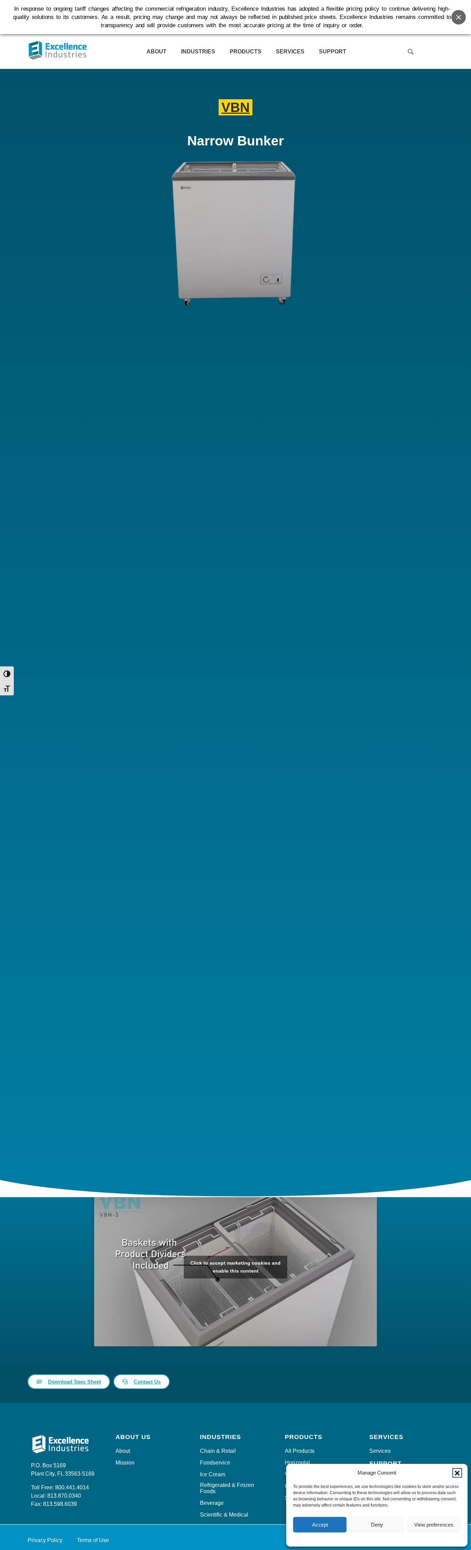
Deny (377, 1525)
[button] (457, 1472)
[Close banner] (458, 17)
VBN (235, 107)
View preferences (433, 1525)
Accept (320, 1525)
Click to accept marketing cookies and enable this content (235, 1267)
